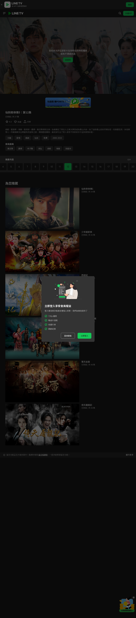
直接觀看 (68, 335)
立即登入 (84, 335)
